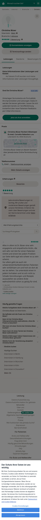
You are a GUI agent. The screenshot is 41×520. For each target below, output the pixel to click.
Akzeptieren (20, 515)
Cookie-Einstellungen (20, 506)
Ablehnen (20, 510)
